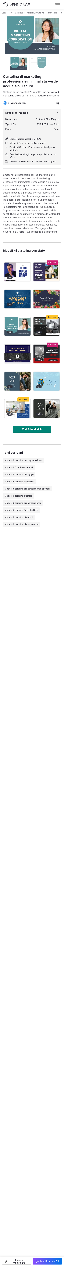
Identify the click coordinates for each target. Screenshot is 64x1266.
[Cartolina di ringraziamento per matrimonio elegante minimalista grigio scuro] (46, 408)
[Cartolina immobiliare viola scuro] (46, 272)
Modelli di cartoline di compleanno (22, 524)
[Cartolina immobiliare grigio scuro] (46, 326)
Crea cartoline (16, 13)
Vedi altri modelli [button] (32, 429)
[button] (16, 1261)
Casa (4, 13)
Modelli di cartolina (35, 13)
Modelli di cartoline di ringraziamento (23, 503)
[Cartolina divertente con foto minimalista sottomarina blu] (46, 381)
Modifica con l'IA (49, 1261)
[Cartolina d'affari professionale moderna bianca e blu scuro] (17, 299)
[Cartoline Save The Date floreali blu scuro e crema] (17, 381)
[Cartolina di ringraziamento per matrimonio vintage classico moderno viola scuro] (46, 299)
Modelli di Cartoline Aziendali (19, 467)
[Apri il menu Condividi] (57, 103)
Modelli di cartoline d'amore (18, 496)
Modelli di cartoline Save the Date (21, 510)
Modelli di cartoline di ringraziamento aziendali (27, 488)
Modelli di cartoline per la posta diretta (24, 460)
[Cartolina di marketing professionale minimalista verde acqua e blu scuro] (17, 326)
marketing (52, 13)
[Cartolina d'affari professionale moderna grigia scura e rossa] (46, 354)
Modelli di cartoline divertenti (19, 517)
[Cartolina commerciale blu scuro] (17, 408)
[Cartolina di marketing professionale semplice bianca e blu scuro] (17, 354)
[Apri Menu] (57, 4)
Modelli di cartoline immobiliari (19, 481)
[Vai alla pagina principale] (16, 4)
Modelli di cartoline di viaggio (19, 474)
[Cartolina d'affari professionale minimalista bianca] (17, 272)
